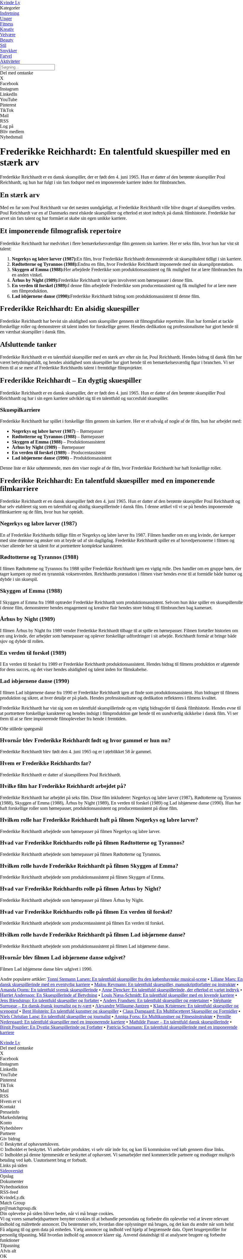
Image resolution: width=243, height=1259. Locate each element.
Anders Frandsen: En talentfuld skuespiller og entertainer (156, 1000)
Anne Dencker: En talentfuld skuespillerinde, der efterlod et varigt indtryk (170, 989)
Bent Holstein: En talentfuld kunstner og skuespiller (70, 1011)
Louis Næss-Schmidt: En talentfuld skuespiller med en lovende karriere (167, 995)
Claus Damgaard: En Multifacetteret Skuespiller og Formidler (180, 1011)
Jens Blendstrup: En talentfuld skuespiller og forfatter (49, 1000)
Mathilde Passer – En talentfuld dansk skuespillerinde (179, 1021)
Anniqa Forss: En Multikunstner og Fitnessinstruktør (163, 1016)
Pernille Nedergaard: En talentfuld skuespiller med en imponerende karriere (115, 1019)
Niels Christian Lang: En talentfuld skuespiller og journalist (55, 1016)
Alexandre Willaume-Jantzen (122, 1005)
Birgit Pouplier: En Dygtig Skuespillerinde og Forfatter (51, 1027)
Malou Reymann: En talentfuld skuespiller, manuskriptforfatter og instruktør (165, 984)
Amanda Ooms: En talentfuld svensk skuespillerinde (49, 989)
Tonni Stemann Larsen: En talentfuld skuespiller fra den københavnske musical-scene (127, 979)
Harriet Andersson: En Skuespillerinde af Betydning (48, 995)
